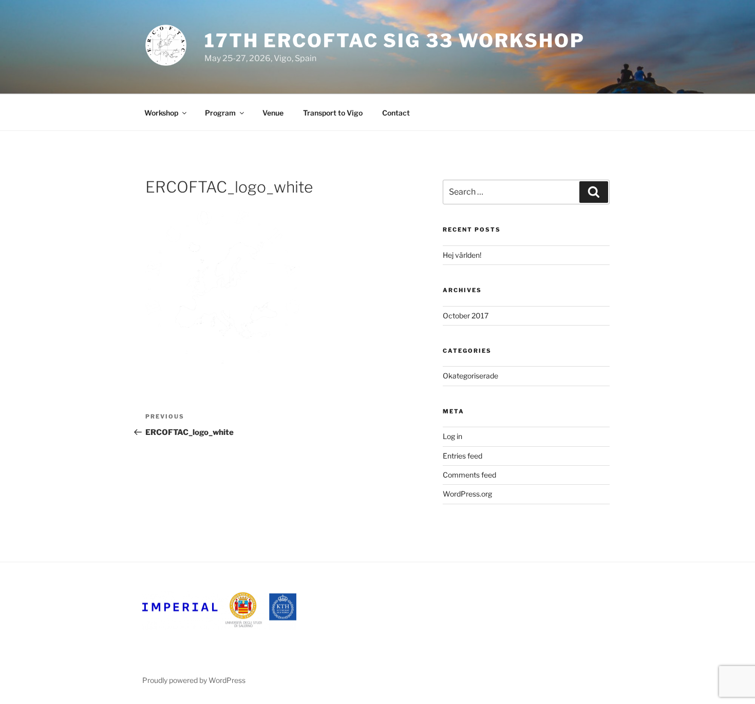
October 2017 (465, 315)
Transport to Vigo (333, 112)
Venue (273, 112)
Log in (452, 436)
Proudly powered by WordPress (194, 680)
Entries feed (462, 455)
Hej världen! (462, 255)
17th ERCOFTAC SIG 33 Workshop (394, 40)
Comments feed (469, 474)
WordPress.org (467, 493)
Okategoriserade (470, 375)
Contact (396, 112)
